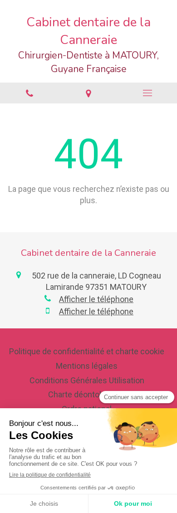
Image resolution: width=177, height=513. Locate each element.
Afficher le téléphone (96, 299)
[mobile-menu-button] (147, 93)
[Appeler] (29, 93)
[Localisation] (88, 93)
